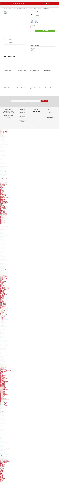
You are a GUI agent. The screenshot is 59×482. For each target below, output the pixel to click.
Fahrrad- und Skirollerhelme (4, 182)
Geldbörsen (1, 469)
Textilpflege (1, 472)
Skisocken (1, 397)
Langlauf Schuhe (2, 312)
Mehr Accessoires (2, 466)
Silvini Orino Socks (7, 87)
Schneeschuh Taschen (3, 362)
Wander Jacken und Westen (4, 132)
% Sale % (1, 480)
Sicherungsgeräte (2, 199)
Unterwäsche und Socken (3, 276)
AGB (50, 111)
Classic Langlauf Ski (3, 303)
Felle (0, 356)
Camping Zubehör (2, 233)
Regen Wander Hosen (3, 138)
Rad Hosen (1, 177)
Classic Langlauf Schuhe (3, 314)
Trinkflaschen (2, 470)
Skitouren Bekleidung (3, 398)
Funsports (1, 477)
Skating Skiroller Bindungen (4, 217)
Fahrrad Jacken (2, 175)
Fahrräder (1, 187)
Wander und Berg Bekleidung (4, 131)
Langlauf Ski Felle (2, 325)
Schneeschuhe (2, 359)
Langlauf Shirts (2, 320)
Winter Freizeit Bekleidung (4, 402)
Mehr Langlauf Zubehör (3, 326)
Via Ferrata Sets (2, 206)
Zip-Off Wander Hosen (3, 137)
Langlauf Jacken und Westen (4, 319)
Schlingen (1, 198)
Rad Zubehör (2, 179)
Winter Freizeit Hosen (3, 404)
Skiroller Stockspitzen (3, 223)
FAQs (22, 111)
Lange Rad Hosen (2, 266)
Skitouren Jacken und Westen (4, 399)
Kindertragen (2, 458)
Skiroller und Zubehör (3, 208)
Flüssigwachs (2, 368)
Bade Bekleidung (2, 274)
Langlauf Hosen (2, 321)
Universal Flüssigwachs (3, 369)
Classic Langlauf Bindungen (4, 308)
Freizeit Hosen (2, 271)
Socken (1, 280)
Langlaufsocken (2, 388)
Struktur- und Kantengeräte (4, 381)
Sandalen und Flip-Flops (3, 294)
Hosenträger (2, 468)
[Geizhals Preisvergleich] (36, 114)
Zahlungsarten (22, 116)
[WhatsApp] (39, 111)
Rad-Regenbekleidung (3, 178)
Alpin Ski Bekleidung (3, 393)
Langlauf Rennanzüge (3, 322)
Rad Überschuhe (2, 185)
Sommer (1, 129)
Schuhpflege (2, 298)
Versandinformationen (22, 117)
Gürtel (1, 467)
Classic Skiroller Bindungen (4, 218)
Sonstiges (1, 474)
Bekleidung (1, 234)
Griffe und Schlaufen (3, 328)
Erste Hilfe (1, 476)
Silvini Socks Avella (7, 70)
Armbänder (1, 473)
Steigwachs (1, 372)
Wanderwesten (2, 134)
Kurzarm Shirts (2, 143)
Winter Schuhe (2, 414)
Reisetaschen (2, 457)
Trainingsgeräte (2, 478)
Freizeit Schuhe (2, 293)
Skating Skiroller (2, 210)
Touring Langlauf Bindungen (4, 309)
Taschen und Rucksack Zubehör (4, 461)
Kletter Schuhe (2, 191)
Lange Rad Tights (2, 268)
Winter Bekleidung (2, 386)
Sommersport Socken (3, 281)
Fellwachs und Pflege (3, 375)
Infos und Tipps (22, 112)
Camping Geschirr (2, 230)
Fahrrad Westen (2, 176)
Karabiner (1, 193)
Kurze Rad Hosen (2, 265)
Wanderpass (22, 121)
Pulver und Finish (2, 385)
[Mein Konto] (55, 3)
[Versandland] (53, 3)
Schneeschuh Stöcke (3, 361)
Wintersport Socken (3, 410)
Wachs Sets (1, 376)
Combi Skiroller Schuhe (3, 215)
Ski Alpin (1, 330)
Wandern (1, 130)
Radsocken (1, 181)
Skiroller (1, 209)
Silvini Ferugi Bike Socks (21, 87)
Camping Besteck (2, 232)
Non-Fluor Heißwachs (3, 367)
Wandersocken (2, 282)
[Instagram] (34, 111)
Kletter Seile (2, 192)
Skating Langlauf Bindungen (4, 307)
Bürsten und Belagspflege (4, 378)
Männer (14, 3)
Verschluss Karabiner (3, 195)
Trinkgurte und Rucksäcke (4, 455)
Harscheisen (2, 357)
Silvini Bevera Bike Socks (21, 70)
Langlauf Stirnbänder (3, 421)
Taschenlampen (2, 228)
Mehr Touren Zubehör (3, 358)
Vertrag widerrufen (50, 117)
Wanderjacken (2, 133)
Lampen (1, 227)
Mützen (1, 418)
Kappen (1, 422)
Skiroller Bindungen (3, 216)
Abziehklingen (2, 380)
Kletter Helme (2, 196)
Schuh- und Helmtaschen (3, 459)
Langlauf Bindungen (3, 306)
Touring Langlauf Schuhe (3, 315)
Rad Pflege (1, 186)
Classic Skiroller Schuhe (3, 214)
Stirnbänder (1, 420)
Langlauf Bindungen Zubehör (4, 311)
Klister (1, 373)
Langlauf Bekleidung (3, 318)
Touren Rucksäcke (2, 452)
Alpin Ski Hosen (2, 395)
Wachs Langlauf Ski (3, 304)
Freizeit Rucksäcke (3, 451)
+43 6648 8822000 (10, 115)
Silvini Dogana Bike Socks (34, 70)
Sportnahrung (2, 479)
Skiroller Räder (2, 221)
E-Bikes (1, 188)
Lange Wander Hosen (3, 136)
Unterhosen (1, 279)
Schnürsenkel (2, 296)
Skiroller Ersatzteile (3, 222)
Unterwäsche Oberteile (3, 278)
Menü (1, 5)
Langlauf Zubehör (2, 323)
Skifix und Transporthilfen (3, 327)
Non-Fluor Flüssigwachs (3, 371)
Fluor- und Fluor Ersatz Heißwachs (5, 366)
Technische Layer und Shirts (4, 141)
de (46, 3)
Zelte (0, 225)
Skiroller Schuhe (2, 212)
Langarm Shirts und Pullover (4, 142)
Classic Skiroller (2, 211)
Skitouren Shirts (2, 401)
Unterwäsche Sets (2, 277)
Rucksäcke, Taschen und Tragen (5, 448)
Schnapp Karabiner (3, 194)
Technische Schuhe (3, 289)
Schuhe (1, 286)
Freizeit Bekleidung (3, 269)
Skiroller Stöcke (2, 219)
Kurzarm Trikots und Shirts (4, 174)
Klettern (1, 189)
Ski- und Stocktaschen (3, 456)
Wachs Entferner (2, 379)
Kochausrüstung (2, 231)
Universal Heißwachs (3, 365)
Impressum (50, 113)
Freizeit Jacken (2, 270)
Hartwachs (1, 374)
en (48, 3)
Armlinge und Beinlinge (3, 180)
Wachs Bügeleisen (2, 384)
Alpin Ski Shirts (2, 396)
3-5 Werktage (38, 17)
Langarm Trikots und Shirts (4, 173)
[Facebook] (36, 111)
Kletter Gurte (2, 190)
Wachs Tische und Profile (3, 382)
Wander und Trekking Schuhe (4, 144)
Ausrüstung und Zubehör (3, 416)
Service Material (2, 377)
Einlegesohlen (2, 297)
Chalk (1, 204)
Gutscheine (1, 475)
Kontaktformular (8, 117)
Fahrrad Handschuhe (3, 183)
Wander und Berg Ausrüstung (4, 145)
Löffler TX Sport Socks (47, 70)
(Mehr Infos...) (36, 103)
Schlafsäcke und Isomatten (4, 226)
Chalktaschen (2, 205)
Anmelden (44, 100)
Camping (1, 224)
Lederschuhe (2, 292)
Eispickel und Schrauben (3, 201)
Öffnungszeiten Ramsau (22, 120)
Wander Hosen (2, 135)
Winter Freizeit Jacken (3, 403)
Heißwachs (1, 364)
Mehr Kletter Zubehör (3, 207)
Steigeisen (1, 200)
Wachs (1, 363)
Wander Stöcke (2, 146)
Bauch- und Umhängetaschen (4, 460)
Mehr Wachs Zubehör (3, 383)
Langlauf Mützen (2, 419)
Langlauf (1, 300)
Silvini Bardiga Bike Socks (48, 87)
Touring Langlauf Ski (3, 305)
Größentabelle (22, 113)
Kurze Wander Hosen (3, 139)
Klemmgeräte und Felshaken (4, 202)
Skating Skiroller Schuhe (3, 213)
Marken (1, 481)
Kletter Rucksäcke (2, 450)
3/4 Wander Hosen (2, 140)
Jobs (22, 122)
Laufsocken (1, 283)
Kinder (22, 3)
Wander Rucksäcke (3, 449)
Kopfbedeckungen (2, 417)
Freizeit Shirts (2, 273)
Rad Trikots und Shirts (3, 172)
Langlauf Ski (2, 301)
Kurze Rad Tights (2, 267)
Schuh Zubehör (2, 295)
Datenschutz (50, 112)
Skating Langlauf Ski (3, 302)
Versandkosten (37, 15)
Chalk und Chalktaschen (3, 203)
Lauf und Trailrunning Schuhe (4, 287)
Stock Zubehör (2, 324)
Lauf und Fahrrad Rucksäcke (4, 184)
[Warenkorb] (58, 3)
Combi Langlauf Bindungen (4, 310)
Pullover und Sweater (3, 272)
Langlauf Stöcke (2, 317)
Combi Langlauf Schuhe (3, 316)
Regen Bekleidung (2, 275)
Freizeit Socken (2, 285)
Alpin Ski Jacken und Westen (4, 394)
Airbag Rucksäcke (2, 453)
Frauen (18, 3)
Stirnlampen (2, 229)
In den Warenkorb (45, 30)
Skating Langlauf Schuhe (3, 313)
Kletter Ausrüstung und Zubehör (4, 197)
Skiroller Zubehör (2, 220)
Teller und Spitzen (2, 329)
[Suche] (51, 3)
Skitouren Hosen (2, 400)
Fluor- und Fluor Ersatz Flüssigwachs (5, 370)
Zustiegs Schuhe (2, 290)
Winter (1, 299)
